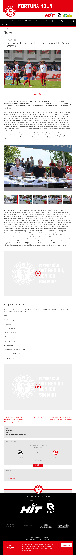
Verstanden (66, 545)
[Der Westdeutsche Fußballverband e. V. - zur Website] (67, 16)
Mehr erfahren (27, 550)
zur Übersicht (38, 417)
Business (7, 475)
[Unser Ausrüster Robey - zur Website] (59, 16)
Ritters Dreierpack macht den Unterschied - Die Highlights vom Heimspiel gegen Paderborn (14, 420)
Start (5, 28)
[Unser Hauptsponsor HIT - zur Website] (50, 15)
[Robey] (51, 508)
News (14, 28)
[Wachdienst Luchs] (47, 526)
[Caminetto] (29, 526)
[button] (38, 94)
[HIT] (31, 508)
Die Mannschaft (10, 478)
